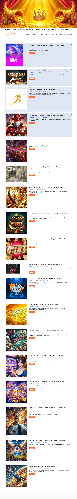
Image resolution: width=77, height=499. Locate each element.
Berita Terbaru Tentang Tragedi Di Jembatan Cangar (44, 167)
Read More (32, 52)
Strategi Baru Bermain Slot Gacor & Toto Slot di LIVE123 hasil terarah (49, 356)
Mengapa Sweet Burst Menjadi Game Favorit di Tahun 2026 (47, 45)
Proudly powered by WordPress (31, 496)
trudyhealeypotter (11, 33)
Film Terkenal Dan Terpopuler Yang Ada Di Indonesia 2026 (46, 264)
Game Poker (47, 34)
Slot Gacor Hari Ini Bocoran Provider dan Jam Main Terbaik (46, 115)
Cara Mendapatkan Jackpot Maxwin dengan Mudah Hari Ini (47, 239)
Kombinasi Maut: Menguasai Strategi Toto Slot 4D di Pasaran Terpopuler (47, 408)
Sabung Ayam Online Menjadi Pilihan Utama (42, 466)
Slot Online (41, 34)
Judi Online (45, 72)
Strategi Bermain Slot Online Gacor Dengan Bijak (43, 304)
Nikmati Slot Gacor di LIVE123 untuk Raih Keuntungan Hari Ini (22, 29)
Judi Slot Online (34, 34)
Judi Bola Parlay (55, 34)
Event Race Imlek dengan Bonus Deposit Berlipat (43, 89)
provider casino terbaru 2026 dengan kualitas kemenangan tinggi (48, 71)
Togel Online (69, 34)
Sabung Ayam (62, 34)
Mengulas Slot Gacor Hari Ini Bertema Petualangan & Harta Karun (51, 29)
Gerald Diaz (32, 47)
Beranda (27, 34)
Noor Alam (49, 496)
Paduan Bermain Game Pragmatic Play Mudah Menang (45, 278)
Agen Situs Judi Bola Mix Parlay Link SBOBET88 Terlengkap (47, 440)
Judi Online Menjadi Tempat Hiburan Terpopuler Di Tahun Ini (47, 381)
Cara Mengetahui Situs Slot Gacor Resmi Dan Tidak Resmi (46, 330)
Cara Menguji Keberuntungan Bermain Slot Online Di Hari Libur (47, 141)
